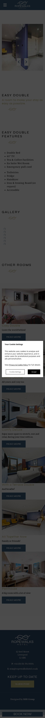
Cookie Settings (15, 372)
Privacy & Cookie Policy (18, 365)
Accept (34, 372)
